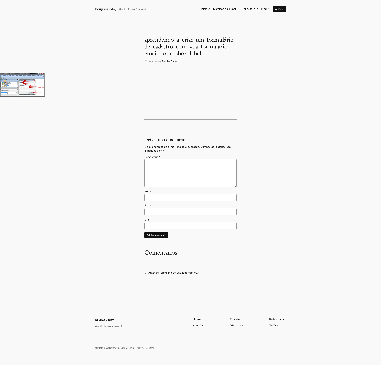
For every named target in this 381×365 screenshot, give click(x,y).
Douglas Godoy (105, 9)
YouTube (279, 9)
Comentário (152, 157)
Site (146, 219)
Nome (149, 191)
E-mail (149, 205)
